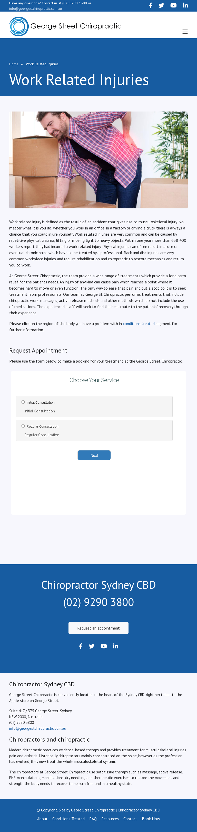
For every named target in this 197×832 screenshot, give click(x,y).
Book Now (151, 818)
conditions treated (139, 323)
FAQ (93, 818)
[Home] (65, 26)
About (42, 818)
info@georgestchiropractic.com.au (35, 8)
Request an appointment (98, 628)
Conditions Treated (68, 818)
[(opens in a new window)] (150, 6)
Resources (110, 818)
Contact (130, 818)
